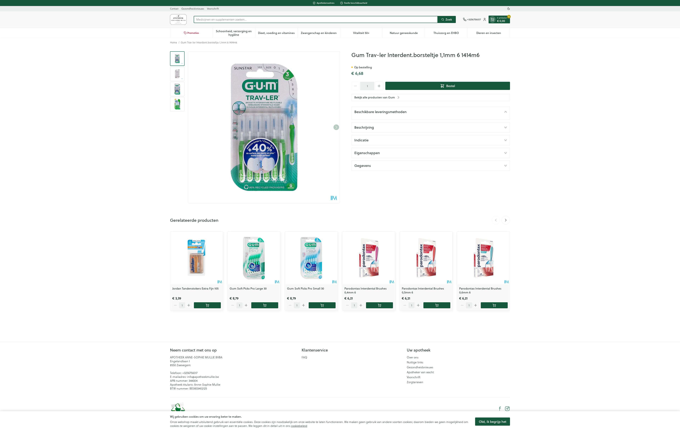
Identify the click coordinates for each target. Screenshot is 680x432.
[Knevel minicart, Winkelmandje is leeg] (492, 19)
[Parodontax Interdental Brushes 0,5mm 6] (426, 258)
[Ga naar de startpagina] (178, 19)
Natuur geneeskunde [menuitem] (407, 34)
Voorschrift (213, 8)
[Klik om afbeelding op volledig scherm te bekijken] (264, 127)
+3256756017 (189, 373)
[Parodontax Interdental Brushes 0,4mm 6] (368, 258)
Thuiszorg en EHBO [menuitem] (450, 34)
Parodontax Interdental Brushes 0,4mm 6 (365, 290)
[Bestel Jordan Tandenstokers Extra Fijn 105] (207, 305)
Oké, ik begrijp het (492, 421)
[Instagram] (507, 408)
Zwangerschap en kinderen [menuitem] (320, 34)
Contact (174, 8)
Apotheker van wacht (420, 372)
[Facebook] (500, 408)
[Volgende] (336, 127)
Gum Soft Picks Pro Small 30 (305, 288)
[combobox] (316, 19)
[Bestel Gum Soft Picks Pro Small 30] (322, 305)
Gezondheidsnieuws (192, 8)
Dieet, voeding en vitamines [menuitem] (278, 34)
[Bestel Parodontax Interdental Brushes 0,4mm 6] (379, 305)
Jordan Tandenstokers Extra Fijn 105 (195, 288)
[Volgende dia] (506, 220)
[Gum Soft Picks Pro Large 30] (254, 258)
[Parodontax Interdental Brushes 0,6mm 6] (483, 258)
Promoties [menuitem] (193, 33)
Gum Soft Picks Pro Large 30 (248, 288)
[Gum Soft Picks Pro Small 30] (311, 258)
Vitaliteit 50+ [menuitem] (367, 34)
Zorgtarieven (415, 382)
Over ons (412, 357)
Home (173, 42)
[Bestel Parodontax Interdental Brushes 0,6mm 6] (494, 305)
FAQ (304, 357)
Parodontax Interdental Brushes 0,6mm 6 (480, 290)
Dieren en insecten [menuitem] (493, 34)
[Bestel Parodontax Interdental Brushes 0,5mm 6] (436, 305)
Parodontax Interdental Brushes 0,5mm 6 (423, 290)
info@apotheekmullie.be (203, 377)
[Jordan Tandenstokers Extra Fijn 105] (196, 258)
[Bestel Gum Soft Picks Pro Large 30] (264, 305)
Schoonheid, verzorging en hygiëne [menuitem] (235, 33)
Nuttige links (415, 362)
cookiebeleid (299, 426)
